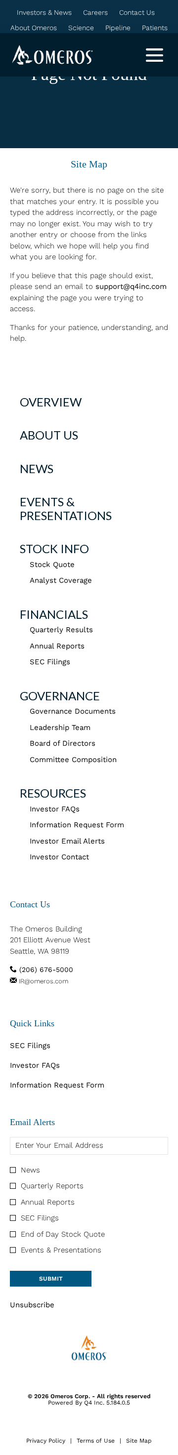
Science (81, 28)
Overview (51, 402)
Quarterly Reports (52, 1185)
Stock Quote (52, 564)
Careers (95, 13)
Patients (155, 28)
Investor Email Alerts (67, 841)
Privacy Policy (45, 1441)
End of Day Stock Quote (63, 1234)
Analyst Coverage (61, 580)
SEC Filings (50, 661)
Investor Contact (59, 856)
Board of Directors (62, 743)
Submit (51, 1278)
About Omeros (33, 28)
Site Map (139, 1441)
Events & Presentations (66, 508)
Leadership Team (60, 727)
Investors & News (44, 13)
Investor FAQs (55, 809)
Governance (60, 695)
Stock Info (54, 548)
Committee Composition (73, 759)
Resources (53, 793)
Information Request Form (77, 824)
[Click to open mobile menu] (154, 55)
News (36, 468)
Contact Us (137, 13)
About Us (49, 435)
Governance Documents (73, 711)
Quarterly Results (61, 629)
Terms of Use (96, 1441)
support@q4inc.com (131, 286)
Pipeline (118, 28)
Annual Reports (57, 646)
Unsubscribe (32, 1304)
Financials (54, 614)
